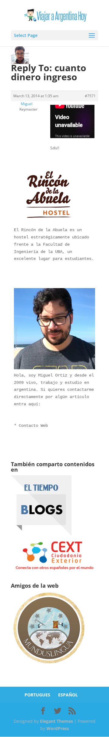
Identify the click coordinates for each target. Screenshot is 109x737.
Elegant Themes (56, 721)
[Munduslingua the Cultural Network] (49, 665)
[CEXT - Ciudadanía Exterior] (54, 570)
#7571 (90, 95)
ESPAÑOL (68, 695)
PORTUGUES (37, 695)
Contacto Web (33, 425)
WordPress (57, 728)
